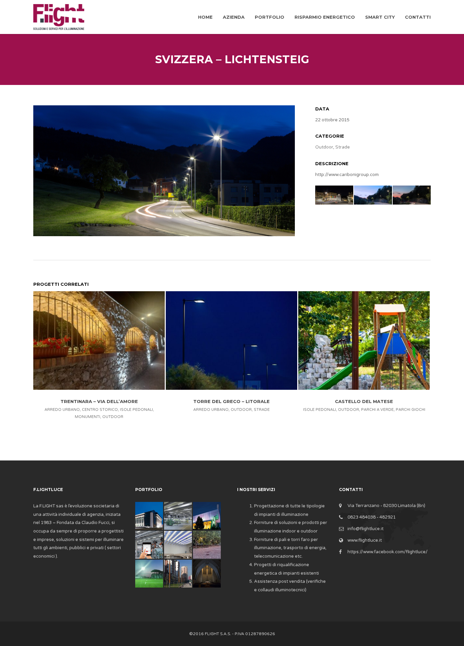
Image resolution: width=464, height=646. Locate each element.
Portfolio (269, 17)
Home (205, 17)
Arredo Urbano (62, 409)
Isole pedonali (136, 409)
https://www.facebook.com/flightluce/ (387, 552)
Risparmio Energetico (325, 17)
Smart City (380, 17)
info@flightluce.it (365, 528)
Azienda (234, 17)
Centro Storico (100, 409)
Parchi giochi (410, 409)
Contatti (418, 17)
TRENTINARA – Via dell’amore (99, 401)
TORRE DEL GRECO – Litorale (231, 401)
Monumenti (87, 417)
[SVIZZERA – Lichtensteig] (164, 170)
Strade (342, 147)
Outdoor (324, 147)
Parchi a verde (377, 409)
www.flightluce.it (364, 540)
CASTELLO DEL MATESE (364, 401)
